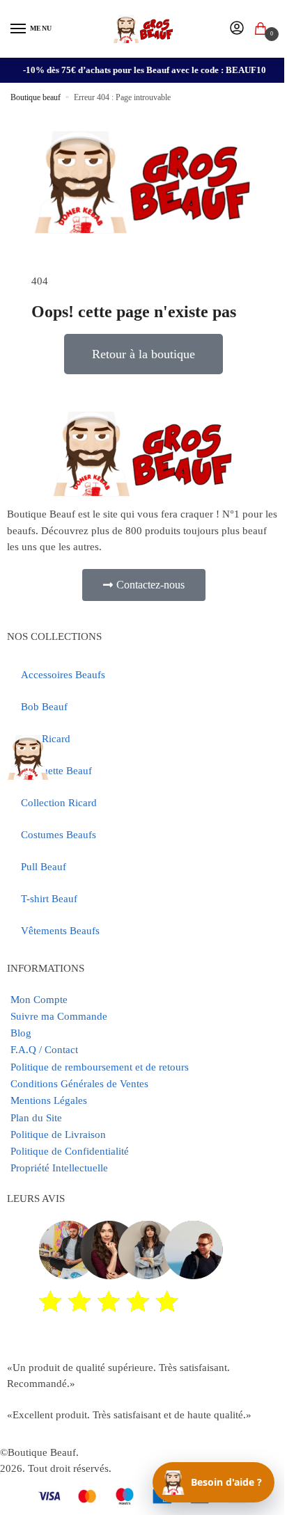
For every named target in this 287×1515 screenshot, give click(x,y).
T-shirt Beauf (49, 898)
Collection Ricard (59, 802)
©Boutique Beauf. (39, 1452)
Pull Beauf (43, 866)
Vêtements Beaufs (60, 930)
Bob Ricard (45, 738)
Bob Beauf (44, 706)
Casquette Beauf (56, 770)
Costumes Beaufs (58, 834)
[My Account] (236, 28)
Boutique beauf (35, 97)
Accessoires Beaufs (63, 674)
